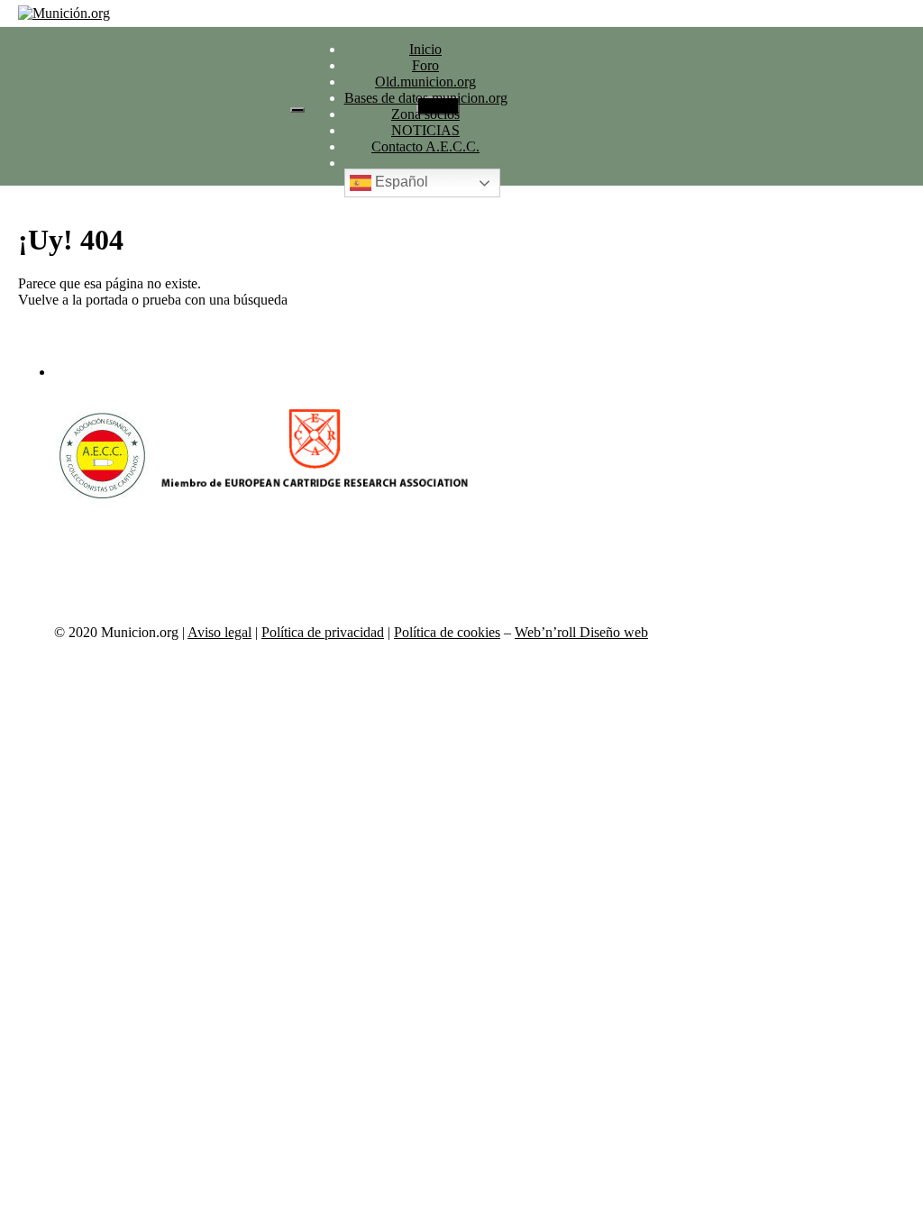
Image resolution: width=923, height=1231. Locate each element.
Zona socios (425, 114)
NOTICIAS (425, 130)
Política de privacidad (322, 632)
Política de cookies (447, 632)
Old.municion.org (425, 81)
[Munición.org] (64, 13)
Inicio (425, 49)
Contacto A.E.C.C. (425, 146)
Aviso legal (219, 632)
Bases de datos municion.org (425, 97)
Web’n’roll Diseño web (581, 632)
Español (399, 182)
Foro (425, 65)
